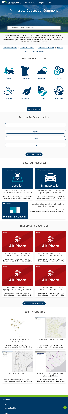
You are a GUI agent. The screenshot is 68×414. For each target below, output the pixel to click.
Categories (41, 3)
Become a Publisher (10, 408)
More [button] (50, 3)
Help (5, 405)
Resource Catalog (29, 3)
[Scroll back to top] (65, 407)
